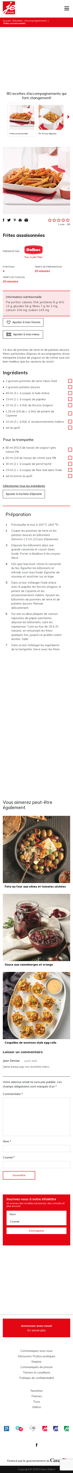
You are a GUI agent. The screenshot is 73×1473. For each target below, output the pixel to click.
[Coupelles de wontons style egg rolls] (36, 1005)
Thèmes (36, 1396)
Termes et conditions (36, 1372)
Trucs (36, 1401)
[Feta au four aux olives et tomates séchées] (36, 849)
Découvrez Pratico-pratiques (36, 1356)
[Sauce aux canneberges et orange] (36, 927)
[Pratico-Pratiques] (6, 1428)
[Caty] (33, 1428)
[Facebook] (36, 1445)
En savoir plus (36, 1328)
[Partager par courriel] (26, 220)
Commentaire (13, 1094)
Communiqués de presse (36, 1367)
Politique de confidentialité (36, 1378)
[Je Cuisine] (9, 9)
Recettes (18, 20)
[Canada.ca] (58, 1460)
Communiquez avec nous (36, 1351)
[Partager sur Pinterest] (15, 220)
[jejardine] (66, 1428)
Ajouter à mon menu (26, 334)
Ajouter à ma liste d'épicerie (24, 494)
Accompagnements (36, 20)
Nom (7, 1141)
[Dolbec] (33, 252)
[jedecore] (55, 1428)
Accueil (7, 20)
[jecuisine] (44, 1428)
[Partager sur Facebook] (3, 220)
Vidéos (36, 1407)
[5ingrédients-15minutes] (19, 1428)
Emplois (36, 1361)
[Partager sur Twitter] (9, 220)
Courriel (9, 1157)
